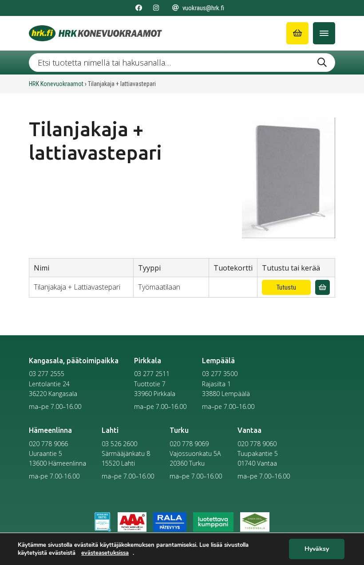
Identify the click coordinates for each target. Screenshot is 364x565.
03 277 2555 (46, 373)
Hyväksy (317, 549)
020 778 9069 (189, 443)
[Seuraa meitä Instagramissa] (156, 8)
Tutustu (286, 287)
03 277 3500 (219, 373)
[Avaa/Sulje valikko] (324, 33)
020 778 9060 (257, 443)
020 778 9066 (48, 443)
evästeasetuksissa (105, 553)
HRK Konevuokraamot (56, 83)
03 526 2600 (119, 443)
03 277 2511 (152, 373)
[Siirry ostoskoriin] (297, 33)
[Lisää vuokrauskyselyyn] (322, 287)
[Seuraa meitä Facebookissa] (138, 8)
